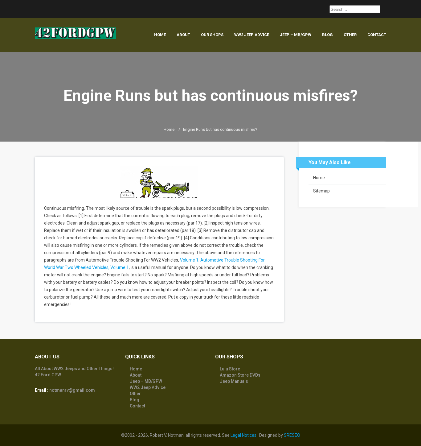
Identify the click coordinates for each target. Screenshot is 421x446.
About (183, 34)
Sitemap (321, 190)
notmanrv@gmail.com (72, 390)
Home (160, 34)
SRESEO (292, 435)
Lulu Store (230, 368)
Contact (376, 34)
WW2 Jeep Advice (251, 34)
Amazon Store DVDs (240, 375)
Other (350, 34)
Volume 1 (189, 260)
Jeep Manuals (234, 381)
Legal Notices (243, 435)
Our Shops (212, 34)
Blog (327, 34)
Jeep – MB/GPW (295, 34)
